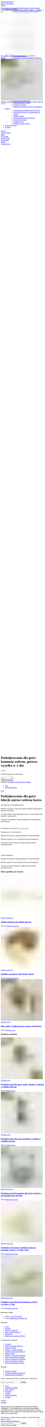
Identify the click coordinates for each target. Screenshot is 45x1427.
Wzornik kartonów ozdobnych (15, 1373)
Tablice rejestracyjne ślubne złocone (16, 922)
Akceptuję (16, 1421)
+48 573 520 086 (16, 1316)
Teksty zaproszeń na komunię (15, 1357)
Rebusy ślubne (10, 1353)
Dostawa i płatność (11, 1330)
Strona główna (6, 8)
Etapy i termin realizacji (13, 1332)
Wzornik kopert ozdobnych (14, 1375)
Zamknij (3, 1402)
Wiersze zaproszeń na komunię (15, 1359)
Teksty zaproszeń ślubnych (14, 1346)
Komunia (14, 8)
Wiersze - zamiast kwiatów (14, 1350)
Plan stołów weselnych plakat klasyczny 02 (15, 56)
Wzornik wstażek (11, 1371)
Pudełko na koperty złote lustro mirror (17, 974)
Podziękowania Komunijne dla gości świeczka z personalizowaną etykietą (21, 1194)
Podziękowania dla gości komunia (28, 8)
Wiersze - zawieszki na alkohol (15, 1355)
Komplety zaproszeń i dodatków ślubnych (27, 58)
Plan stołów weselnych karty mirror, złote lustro (21, 1026)
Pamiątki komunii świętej (21, 103)
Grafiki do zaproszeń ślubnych (15, 1352)
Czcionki (8, 1344)
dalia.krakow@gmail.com (18, 1318)
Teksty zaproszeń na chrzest (14, 1361)
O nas (7, 1326)
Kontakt (7, 1328)
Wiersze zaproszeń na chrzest (14, 1363)
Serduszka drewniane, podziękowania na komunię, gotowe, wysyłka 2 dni (18, 1249)
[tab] (24, 786)
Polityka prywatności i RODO (15, 1336)
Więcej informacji (6, 1421)
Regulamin (8, 1334)
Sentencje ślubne (10, 1348)
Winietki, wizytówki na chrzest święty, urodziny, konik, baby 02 (22, 102)
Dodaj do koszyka (7, 780)
